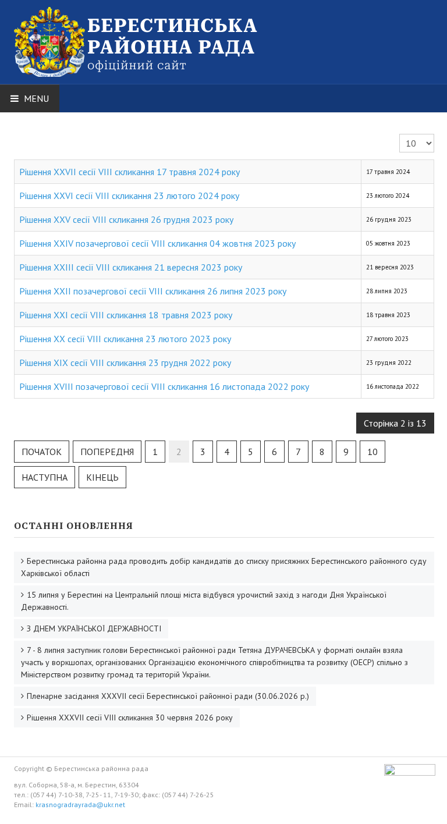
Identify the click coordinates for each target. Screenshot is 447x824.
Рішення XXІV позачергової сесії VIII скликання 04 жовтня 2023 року (157, 243)
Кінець (102, 477)
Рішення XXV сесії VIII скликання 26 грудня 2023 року (126, 219)
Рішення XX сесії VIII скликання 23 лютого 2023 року (125, 338)
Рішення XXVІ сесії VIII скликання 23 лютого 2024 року (129, 195)
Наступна (45, 477)
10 (372, 451)
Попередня (107, 451)
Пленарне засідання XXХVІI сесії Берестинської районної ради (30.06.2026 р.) (168, 696)
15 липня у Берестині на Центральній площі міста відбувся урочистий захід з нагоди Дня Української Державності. (203, 600)
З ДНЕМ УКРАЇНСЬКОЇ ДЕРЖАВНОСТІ (94, 628)
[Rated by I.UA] (409, 773)
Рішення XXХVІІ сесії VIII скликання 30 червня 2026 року (130, 717)
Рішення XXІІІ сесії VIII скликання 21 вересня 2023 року (130, 267)
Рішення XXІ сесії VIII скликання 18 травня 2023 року (125, 315)
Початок (42, 451)
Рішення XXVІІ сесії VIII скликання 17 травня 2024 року (129, 171)
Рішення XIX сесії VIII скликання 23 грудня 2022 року (125, 362)
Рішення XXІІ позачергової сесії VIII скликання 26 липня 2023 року (152, 291)
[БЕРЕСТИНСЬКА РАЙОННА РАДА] (153, 28)
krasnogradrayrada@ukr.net (80, 804)
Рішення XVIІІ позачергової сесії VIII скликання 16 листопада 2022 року (164, 386)
